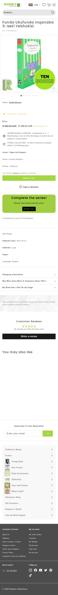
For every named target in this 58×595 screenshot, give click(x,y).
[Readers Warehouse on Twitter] (45, 570)
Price (4, 121)
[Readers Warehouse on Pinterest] (50, 570)
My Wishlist (33, 542)
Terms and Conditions (10, 549)
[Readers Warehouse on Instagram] (30, 570)
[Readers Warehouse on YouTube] (40, 570)
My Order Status (35, 534)
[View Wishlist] (44, 4)
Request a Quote (8, 545)
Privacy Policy (7, 552)
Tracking (32, 538)
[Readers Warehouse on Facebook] (35, 570)
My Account (33, 545)
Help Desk (33, 549)
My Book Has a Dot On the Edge (17, 287)
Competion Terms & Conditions (14, 556)
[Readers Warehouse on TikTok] (30, 575)
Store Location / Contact (11, 542)
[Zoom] (53, 88)
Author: (12, 102)
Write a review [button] (29, 336)
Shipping (16, 173)
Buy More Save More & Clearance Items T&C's (24, 281)
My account (33, 552)
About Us (5, 534)
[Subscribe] (48, 434)
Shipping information (12, 274)
